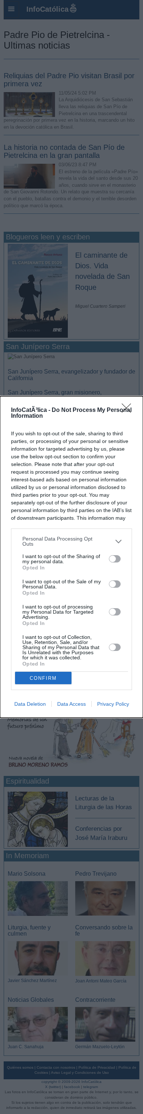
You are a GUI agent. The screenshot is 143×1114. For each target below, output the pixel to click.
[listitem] (71, 541)
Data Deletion (30, 704)
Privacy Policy (113, 704)
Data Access (71, 704)
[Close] (129, 410)
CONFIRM (43, 678)
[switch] (115, 558)
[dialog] (71, 557)
